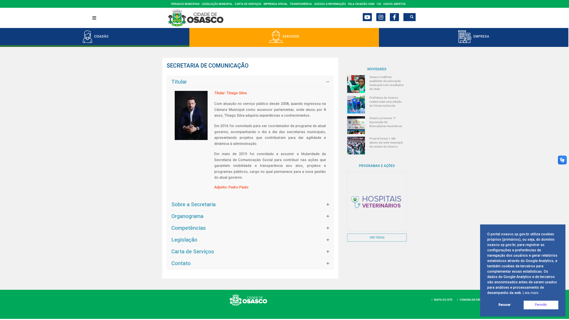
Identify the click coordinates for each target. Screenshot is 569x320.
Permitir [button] (541, 305)
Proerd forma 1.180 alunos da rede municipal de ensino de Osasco (386, 142)
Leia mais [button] (531, 293)
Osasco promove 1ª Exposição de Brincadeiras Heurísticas (385, 122)
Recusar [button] (505, 305)
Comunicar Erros (472, 299)
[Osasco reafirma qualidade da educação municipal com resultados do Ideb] (356, 84)
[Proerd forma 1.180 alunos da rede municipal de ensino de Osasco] (356, 145)
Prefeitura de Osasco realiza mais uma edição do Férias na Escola (385, 101)
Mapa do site (443, 299)
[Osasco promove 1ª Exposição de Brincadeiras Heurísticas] (356, 125)
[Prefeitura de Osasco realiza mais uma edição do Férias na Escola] (356, 105)
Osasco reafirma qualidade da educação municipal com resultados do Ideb (386, 83)
